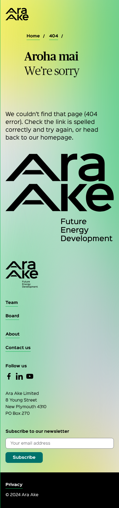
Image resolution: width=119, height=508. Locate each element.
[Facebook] (8, 376)
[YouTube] (29, 376)
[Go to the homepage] (59, 274)
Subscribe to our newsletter (37, 431)
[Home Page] (12, 14)
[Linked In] (19, 376)
